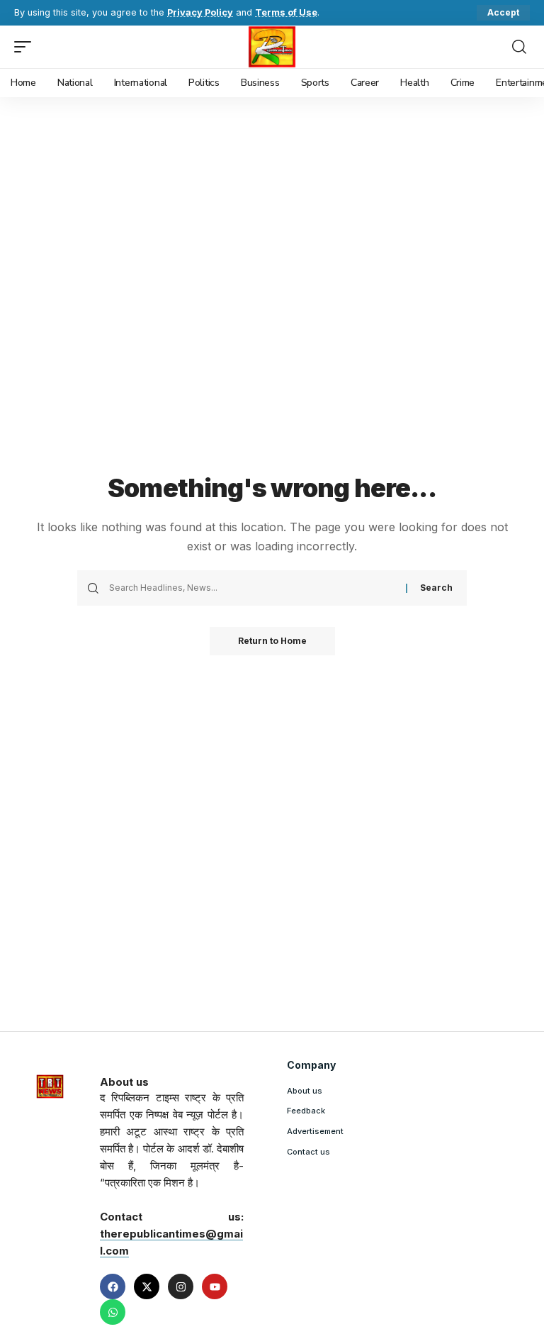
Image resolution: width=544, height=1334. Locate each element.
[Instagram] (180, 1286)
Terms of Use (286, 12)
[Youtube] (214, 1286)
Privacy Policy (200, 12)
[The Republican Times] (272, 47)
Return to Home (272, 640)
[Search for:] (252, 588)
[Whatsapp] (112, 1312)
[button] (503, 13)
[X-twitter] (146, 1286)
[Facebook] (112, 1286)
